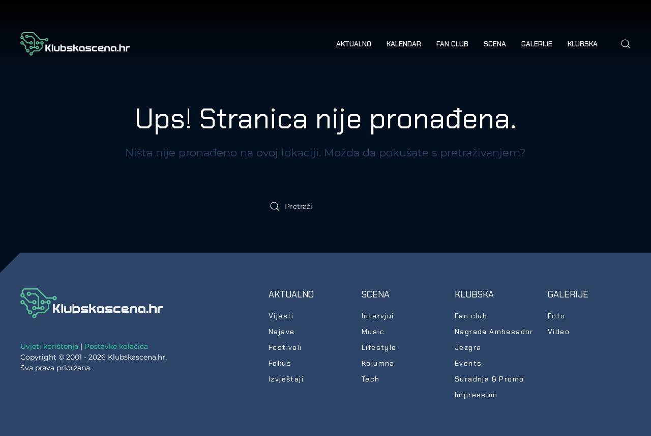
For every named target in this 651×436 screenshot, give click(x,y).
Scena (376, 294)
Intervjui (378, 315)
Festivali (285, 347)
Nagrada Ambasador (494, 331)
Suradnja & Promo (489, 379)
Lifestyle (379, 347)
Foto (557, 315)
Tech (371, 379)
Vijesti (281, 315)
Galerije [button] (536, 43)
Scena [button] (495, 43)
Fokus (280, 363)
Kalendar (404, 43)
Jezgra (468, 347)
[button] (625, 44)
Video (559, 331)
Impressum (476, 394)
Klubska (474, 294)
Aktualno (291, 294)
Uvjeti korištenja (49, 346)
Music (373, 331)
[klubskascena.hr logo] (91, 302)
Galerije (568, 294)
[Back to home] (75, 44)
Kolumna (378, 363)
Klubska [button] (583, 43)
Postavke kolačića (116, 346)
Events (468, 363)
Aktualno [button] (353, 43)
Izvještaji (286, 379)
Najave (281, 331)
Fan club (452, 43)
